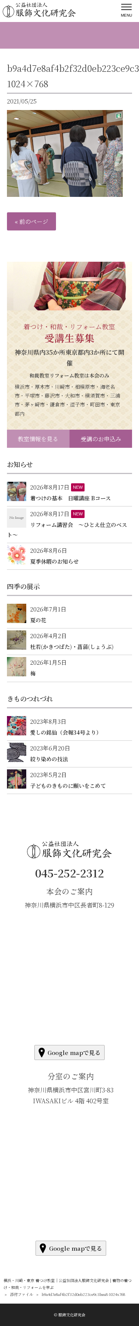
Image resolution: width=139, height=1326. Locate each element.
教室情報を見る (38, 439)
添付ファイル (21, 1294)
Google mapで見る (73, 1052)
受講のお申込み (101, 439)
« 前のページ (31, 221)
